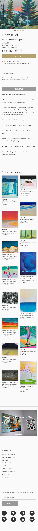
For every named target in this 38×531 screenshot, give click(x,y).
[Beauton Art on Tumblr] (32, 513)
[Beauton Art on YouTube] (22, 519)
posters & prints (7, 382)
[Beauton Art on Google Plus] (13, 519)
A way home (23, 244)
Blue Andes (5, 203)
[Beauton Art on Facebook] (4, 513)
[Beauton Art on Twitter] (13, 513)
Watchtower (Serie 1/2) (8, 386)
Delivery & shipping (8, 454)
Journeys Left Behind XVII (27, 280)
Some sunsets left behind (8, 233)
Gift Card (5, 460)
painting (4, 199)
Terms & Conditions (8, 471)
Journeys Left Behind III (8, 258)
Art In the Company (8, 457)
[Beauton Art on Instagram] (4, 519)
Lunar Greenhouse (25, 193)
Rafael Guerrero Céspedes (13, 39)
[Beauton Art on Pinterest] (22, 513)
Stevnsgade (23, 353)
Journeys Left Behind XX (26, 390)
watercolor (11, 254)
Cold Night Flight (6, 361)
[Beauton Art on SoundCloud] (32, 519)
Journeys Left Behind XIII (8, 334)
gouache (4, 254)
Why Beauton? (6, 463)
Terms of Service (7, 468)
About (4, 466)
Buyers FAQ (5, 474)
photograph (5, 305)
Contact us (5, 477)
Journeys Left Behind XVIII (27, 317)
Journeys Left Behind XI (8, 283)
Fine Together (5, 309)
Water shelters (23, 221)
